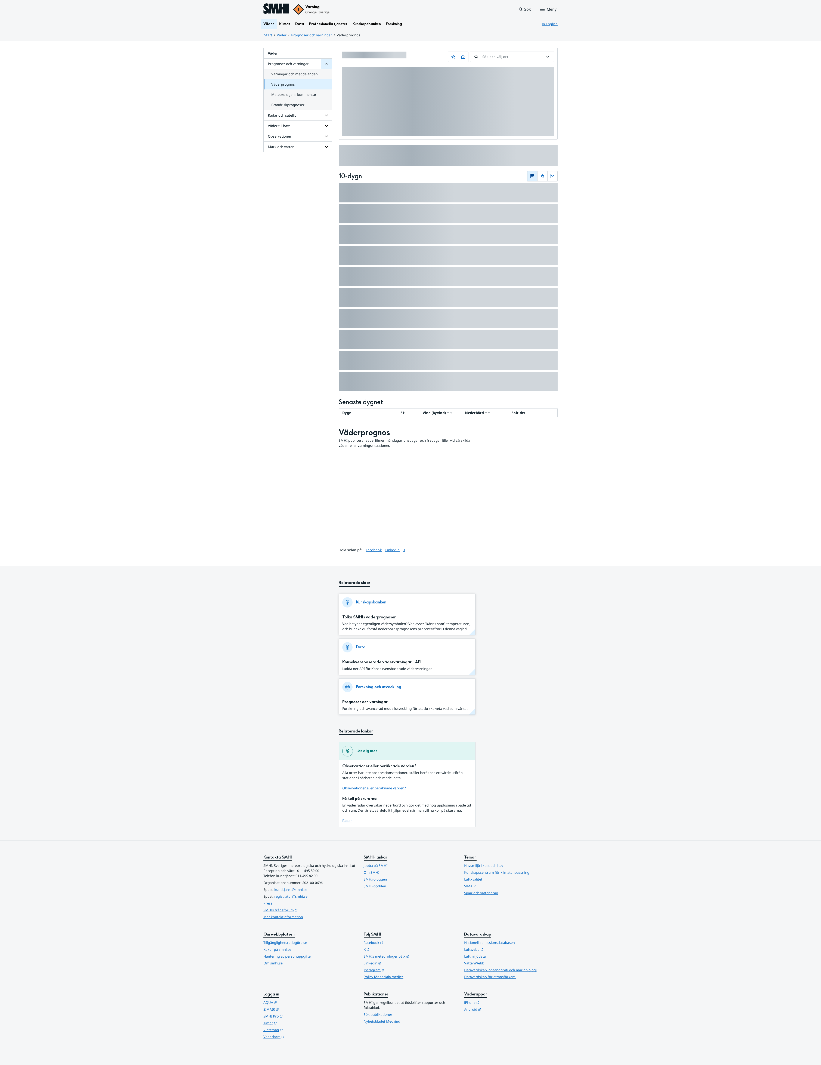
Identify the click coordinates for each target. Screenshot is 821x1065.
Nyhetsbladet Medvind (382, 1021)
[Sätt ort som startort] (463, 57)
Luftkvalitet (473, 879)
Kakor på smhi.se (277, 949)
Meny (552, 9)
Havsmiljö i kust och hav (483, 865)
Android (493, 1009)
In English (550, 24)
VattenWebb (474, 963)
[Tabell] (532, 176)
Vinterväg (294, 1029)
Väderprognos (283, 84)
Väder (268, 23)
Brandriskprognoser (287, 104)
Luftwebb (494, 949)
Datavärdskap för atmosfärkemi (490, 976)
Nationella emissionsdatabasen (489, 942)
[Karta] (542, 176)
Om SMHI (371, 872)
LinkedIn (392, 549)
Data (299, 23)
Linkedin (393, 963)
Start (268, 35)
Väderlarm (294, 1036)
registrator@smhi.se (290, 896)
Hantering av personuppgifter (287, 956)
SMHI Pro (294, 1016)
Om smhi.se (273, 963)
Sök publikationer (378, 1014)
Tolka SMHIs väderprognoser (369, 617)
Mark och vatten (281, 146)
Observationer (279, 136)
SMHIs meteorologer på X (407, 956)
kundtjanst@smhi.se (290, 889)
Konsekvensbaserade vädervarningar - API (381, 662)
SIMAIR (470, 886)
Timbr (291, 1022)
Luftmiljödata (475, 956)
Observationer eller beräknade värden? (374, 788)
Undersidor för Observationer (326, 136)
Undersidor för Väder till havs (326, 126)
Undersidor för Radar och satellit (326, 115)
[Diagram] (552, 176)
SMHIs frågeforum (301, 910)
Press (267, 903)
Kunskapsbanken (367, 23)
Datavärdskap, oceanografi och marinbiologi (500, 970)
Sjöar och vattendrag (481, 893)
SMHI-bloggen (375, 879)
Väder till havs (279, 125)
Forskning (394, 23)
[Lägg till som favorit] (453, 57)
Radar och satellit (282, 115)
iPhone (492, 1002)
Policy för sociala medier (383, 976)
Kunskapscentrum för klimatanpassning (496, 872)
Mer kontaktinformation (283, 917)
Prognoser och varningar (311, 35)
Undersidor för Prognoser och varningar (326, 64)
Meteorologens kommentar (293, 94)
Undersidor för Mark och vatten (326, 147)
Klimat (284, 23)
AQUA (291, 1002)
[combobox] (512, 57)
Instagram (395, 969)
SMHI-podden (375, 886)
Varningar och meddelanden (294, 74)
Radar (347, 820)
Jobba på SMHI (375, 865)
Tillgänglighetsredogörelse (285, 942)
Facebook (374, 549)
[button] (525, 9)
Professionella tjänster (328, 23)
